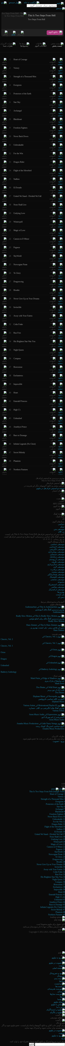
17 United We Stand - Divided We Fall (50, 834)
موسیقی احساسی (56, 547)
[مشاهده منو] (4, 2)
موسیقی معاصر (57, 587)
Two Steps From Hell (36, 19)
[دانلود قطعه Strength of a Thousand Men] (60, 81)
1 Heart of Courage (57, 794)
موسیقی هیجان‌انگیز (56, 574)
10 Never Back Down (56, 816)
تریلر (62, 527)
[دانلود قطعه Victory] (60, 73)
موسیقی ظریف (58, 562)
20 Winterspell (59, 842)
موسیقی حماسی (57, 544)
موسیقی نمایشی (57, 579)
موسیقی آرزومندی (56, 559)
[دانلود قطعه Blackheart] (60, 124)
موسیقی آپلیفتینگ (57, 577)
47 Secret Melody (58, 909)
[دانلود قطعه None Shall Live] (60, 209)
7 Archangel (60, 809)
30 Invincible (60, 867)
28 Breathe (60, 862)
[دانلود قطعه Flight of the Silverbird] (60, 175)
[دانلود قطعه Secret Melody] (60, 457)
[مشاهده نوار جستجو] (15, 2)
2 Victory (61, 796)
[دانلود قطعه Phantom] (60, 466)
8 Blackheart (60, 811)
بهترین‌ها (60, 592)
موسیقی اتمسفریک (56, 584)
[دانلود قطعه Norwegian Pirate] (60, 269)
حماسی (61, 524)
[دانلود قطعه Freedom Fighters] (60, 133)
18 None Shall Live (57, 837)
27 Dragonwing (58, 859)
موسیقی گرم (59, 567)
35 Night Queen (58, 879)
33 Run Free (60, 874)
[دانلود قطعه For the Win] (60, 158)
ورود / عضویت (58, 741)
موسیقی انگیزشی (57, 549)
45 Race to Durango (57, 904)
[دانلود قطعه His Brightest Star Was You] (60, 346)
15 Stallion (60, 829)
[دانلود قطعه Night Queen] (60, 355)
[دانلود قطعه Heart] (60, 397)
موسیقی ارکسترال (56, 589)
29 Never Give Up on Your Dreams (51, 864)
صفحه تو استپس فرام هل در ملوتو (50, 488)
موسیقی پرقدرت (57, 569)
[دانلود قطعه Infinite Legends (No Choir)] (60, 449)
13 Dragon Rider (58, 824)
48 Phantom (60, 912)
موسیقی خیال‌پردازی (55, 564)
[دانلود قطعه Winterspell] (60, 226)
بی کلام (61, 532)
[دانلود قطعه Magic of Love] (60, 235)
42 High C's (60, 897)
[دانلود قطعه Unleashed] (60, 423)
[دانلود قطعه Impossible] (60, 389)
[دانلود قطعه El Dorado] (60, 192)
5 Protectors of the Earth (55, 804)
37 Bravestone (59, 884)
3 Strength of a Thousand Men (53, 799)
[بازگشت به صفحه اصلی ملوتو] (31, 2)
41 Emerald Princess (57, 894)
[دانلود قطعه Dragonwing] (60, 286)
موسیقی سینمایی (57, 554)
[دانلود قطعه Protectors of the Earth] (60, 98)
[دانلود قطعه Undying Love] (60, 218)
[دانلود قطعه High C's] (60, 414)
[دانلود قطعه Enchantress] (60, 380)
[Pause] (54, 789)
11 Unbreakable (58, 819)
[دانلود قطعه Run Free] (60, 338)
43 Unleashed (59, 899)
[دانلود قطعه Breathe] (60, 295)
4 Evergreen (60, 801)
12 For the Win (59, 822)
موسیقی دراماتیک (57, 557)
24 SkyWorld (59, 852)
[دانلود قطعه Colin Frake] (60, 329)
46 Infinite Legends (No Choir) (52, 907)
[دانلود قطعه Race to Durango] (60, 440)
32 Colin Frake (59, 872)
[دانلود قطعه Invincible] (60, 312)
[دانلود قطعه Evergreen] (60, 90)
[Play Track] (62, 789)
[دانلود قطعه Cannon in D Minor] (60, 244)
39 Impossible (59, 889)
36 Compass (60, 882)
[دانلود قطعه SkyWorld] (60, 261)
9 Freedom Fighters (57, 814)
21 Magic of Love (58, 844)
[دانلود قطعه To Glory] (60, 278)
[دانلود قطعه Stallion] (60, 184)
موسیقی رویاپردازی (56, 552)
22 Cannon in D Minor (56, 847)
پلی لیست (60, 594)
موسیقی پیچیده (58, 572)
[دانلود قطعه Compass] (60, 363)
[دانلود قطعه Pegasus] (60, 252)
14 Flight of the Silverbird (54, 827)
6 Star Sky (61, 806)
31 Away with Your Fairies (54, 869)
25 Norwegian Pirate (57, 854)
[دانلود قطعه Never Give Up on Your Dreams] (60, 303)
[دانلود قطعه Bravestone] (60, 372)
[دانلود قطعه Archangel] (60, 115)
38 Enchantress (59, 887)
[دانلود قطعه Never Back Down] (60, 141)
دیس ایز (61, 597)
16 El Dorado (59, 832)
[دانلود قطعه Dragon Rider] (60, 167)
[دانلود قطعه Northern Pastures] (60, 474)
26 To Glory (60, 857)
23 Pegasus (60, 849)
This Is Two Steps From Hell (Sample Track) (47, 791)
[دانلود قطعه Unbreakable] (60, 150)
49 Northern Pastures (56, 914)
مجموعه (61, 582)
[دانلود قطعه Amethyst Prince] (60, 432)
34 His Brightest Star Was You (53, 877)
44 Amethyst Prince (57, 902)
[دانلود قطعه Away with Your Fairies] (60, 320)
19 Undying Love (58, 839)
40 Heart (61, 892)
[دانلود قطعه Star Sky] (60, 107)
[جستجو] (60, 8)
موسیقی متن (59, 529)
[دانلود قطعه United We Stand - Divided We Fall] (60, 201)
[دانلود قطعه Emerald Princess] (60, 406)
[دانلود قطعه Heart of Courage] (60, 64)
